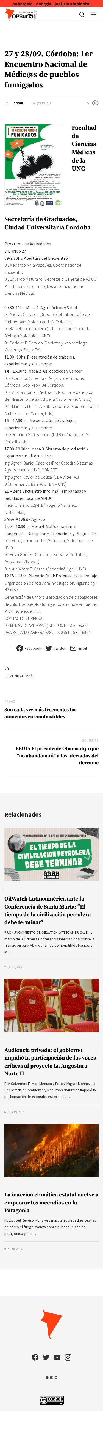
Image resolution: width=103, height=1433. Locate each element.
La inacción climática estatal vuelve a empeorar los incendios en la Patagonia (51, 1202)
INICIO (51, 1377)
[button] (93, 14)
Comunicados (19, 675)
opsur (18, 102)
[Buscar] (82, 14)
